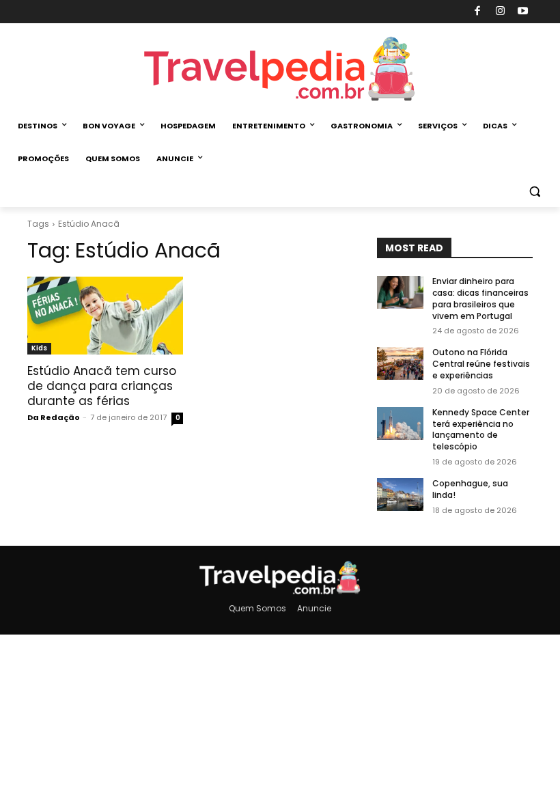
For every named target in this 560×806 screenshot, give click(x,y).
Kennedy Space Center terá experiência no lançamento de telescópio (480, 429)
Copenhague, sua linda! (470, 489)
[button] (534, 192)
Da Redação (53, 417)
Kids (39, 348)
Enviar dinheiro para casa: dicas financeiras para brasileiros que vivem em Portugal (480, 298)
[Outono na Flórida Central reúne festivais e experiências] (400, 363)
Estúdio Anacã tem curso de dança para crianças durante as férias (101, 386)
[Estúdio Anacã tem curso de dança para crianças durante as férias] (105, 316)
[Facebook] (478, 12)
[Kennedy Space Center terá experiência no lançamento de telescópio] (400, 423)
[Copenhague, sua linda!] (400, 494)
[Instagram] (500, 12)
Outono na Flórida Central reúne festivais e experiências (481, 363)
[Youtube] (523, 12)
